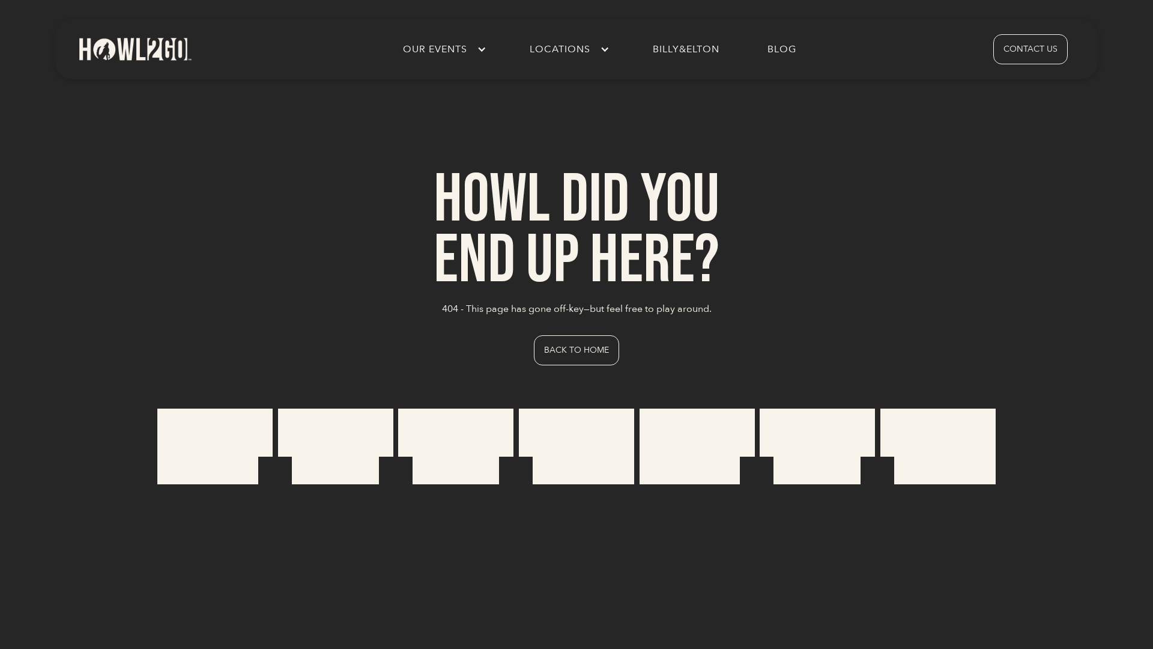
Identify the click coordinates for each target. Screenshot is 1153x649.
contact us (1030, 49)
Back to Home (576, 350)
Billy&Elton (686, 49)
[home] (134, 49)
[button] (442, 49)
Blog (781, 49)
